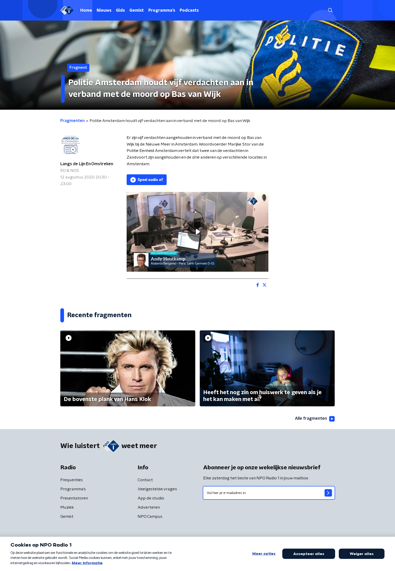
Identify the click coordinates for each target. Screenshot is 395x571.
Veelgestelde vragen (157, 489)
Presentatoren (74, 498)
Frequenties (71, 480)
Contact (145, 480)
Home (86, 10)
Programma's (161, 10)
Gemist (136, 10)
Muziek (67, 507)
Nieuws (104, 10)
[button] (330, 10)
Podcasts (189, 10)
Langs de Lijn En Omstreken (86, 164)
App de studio (151, 498)
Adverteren (149, 507)
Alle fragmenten (311, 419)
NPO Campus (150, 517)
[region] (197, 232)
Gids (120, 10)
